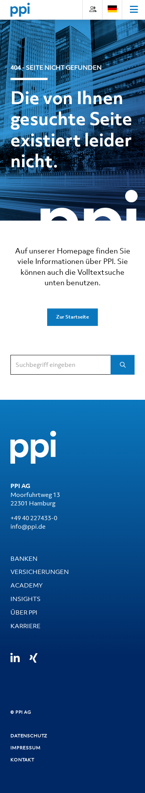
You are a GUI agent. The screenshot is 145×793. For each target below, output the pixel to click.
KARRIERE (25, 626)
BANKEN (24, 558)
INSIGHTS (25, 599)
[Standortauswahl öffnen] (112, 9)
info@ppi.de (28, 526)
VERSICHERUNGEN (39, 571)
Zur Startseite (72, 316)
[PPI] (33, 446)
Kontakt (22, 760)
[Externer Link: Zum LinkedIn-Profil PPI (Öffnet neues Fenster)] (15, 658)
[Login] (92, 9)
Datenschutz (29, 736)
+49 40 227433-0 (33, 518)
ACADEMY (26, 585)
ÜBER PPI (24, 612)
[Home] (20, 10)
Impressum (25, 748)
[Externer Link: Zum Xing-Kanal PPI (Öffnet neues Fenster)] (33, 658)
